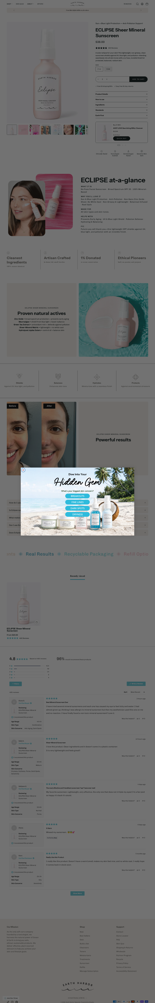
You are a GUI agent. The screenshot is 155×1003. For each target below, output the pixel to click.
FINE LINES (77, 502)
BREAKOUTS (77, 496)
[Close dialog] (23, 470)
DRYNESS (77, 514)
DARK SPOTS (77, 508)
